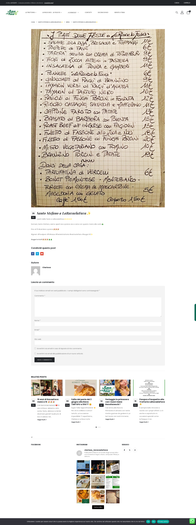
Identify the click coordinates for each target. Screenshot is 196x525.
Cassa (177, 3)
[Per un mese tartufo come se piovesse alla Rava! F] (98, 496)
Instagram (135, 450)
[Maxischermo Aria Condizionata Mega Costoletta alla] (83, 496)
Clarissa (46, 267)
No (154, 521)
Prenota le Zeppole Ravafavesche (148, 400)
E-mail (42, 253)
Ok (148, 521)
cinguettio (37, 253)
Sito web (37, 339)
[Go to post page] (47, 388)
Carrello (187, 3)
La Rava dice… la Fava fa (51, 12)
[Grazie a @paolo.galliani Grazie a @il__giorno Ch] (98, 482)
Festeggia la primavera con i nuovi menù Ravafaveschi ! (83, 402)
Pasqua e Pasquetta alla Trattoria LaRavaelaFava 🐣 (118, 402)
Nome (37, 320)
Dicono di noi (103, 12)
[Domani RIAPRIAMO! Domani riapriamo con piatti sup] (83, 467)
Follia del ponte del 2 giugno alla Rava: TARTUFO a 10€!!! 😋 (47, 402)
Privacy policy (163, 521)
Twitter (129, 450)
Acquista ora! (48, 3)
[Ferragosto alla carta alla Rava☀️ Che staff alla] (113, 482)
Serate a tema (119, 12)
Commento (39, 296)
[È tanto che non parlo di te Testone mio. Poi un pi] (83, 482)
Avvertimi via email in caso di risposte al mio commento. (59, 348)
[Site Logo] (12, 12)
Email (37, 330)
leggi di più (41, 422)
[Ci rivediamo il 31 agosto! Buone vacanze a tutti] (113, 467)
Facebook (32, 253)
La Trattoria (30, 12)
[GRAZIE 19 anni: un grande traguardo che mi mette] (113, 496)
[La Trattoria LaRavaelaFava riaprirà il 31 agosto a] (98, 467)
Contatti (88, 12)
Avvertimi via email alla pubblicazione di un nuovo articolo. (60, 353)
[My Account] (182, 12)
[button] (176, 12)
